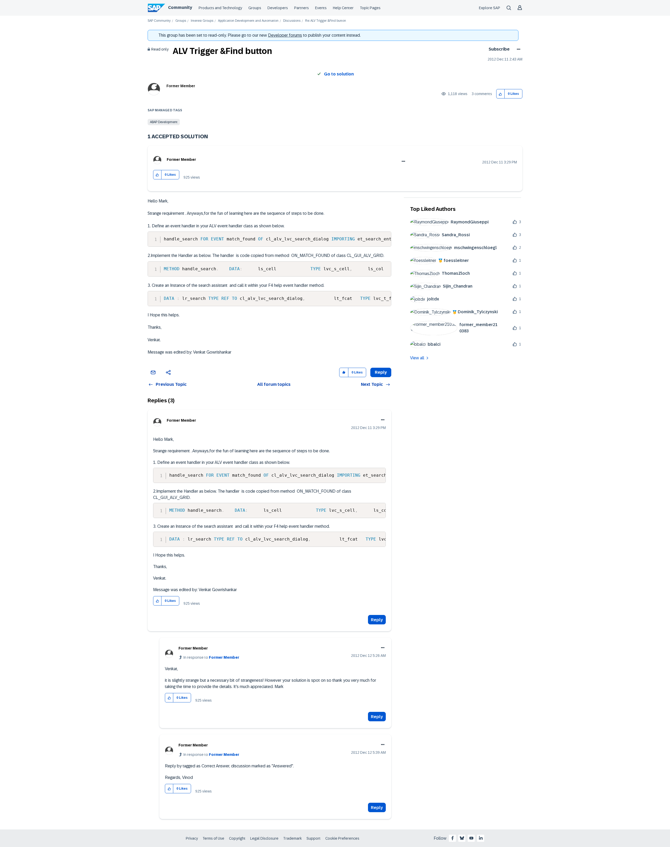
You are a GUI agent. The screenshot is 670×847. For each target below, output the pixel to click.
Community (180, 7)
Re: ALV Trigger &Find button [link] (325, 21)
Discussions (291, 21)
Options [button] (517, 49)
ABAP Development (163, 122)
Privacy (192, 838)
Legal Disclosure (264, 838)
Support (313, 838)
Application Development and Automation (248, 21)
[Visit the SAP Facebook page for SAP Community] (452, 838)
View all (417, 358)
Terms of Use (213, 838)
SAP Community (159, 21)
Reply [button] (381, 372)
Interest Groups (202, 21)
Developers (277, 8)
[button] (500, 93)
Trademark (292, 838)
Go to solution (339, 74)
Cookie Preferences (342, 838)
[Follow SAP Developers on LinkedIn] (481, 838)
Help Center (343, 8)
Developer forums (285, 35)
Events (321, 8)
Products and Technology (220, 8)
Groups (254, 8)
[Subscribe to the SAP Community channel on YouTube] (471, 838)
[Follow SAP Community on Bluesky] (462, 838)
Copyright (237, 838)
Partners (301, 8)
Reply (377, 620)
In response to (211, 657)
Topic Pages (370, 8)
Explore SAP (489, 8)
